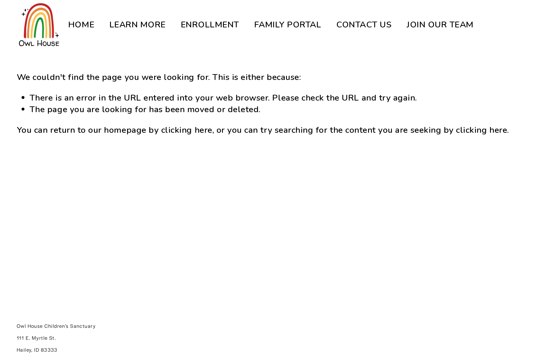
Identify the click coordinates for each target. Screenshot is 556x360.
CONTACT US (364, 24)
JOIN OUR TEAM (440, 24)
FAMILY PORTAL (287, 24)
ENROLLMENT (210, 24)
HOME (81, 24)
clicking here (186, 130)
